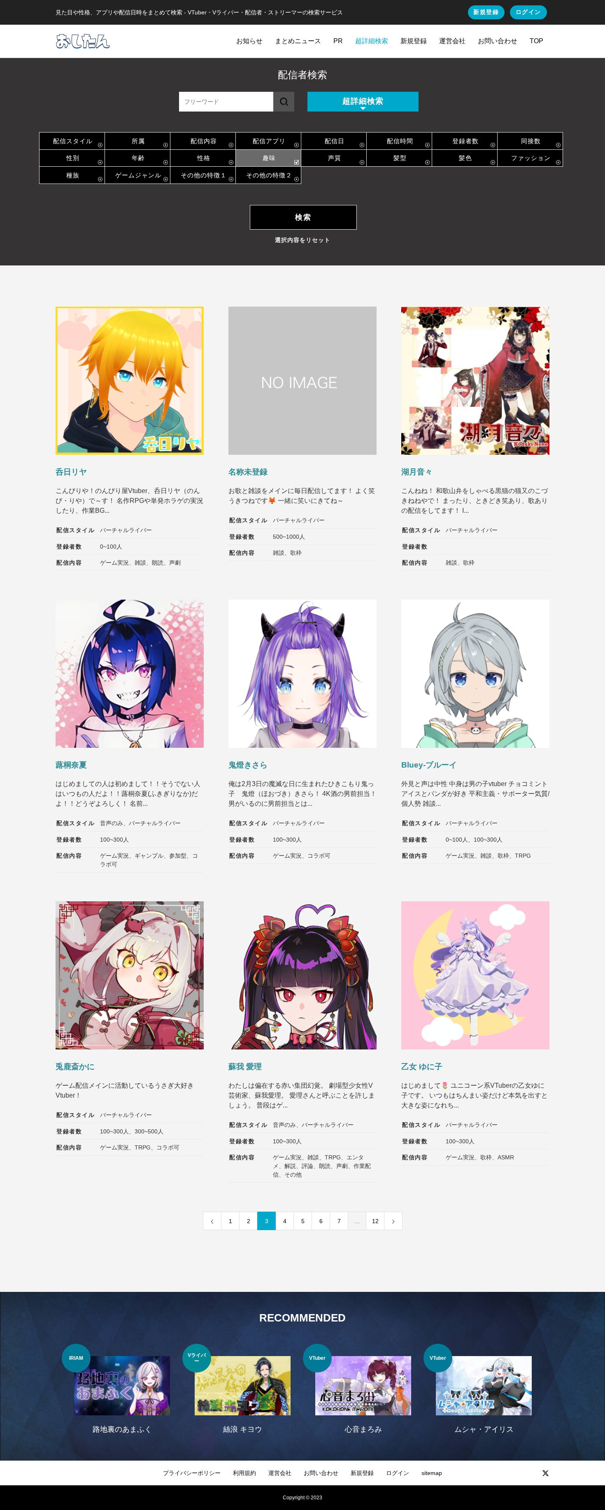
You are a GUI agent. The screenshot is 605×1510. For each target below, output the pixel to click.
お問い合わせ (497, 40)
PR (338, 40)
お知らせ (249, 40)
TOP (536, 40)
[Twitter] (545, 1473)
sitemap (431, 1473)
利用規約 (244, 1473)
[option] (122, 1394)
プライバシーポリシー (192, 1473)
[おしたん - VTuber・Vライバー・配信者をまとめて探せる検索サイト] (83, 41)
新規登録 (486, 12)
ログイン (528, 12)
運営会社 (452, 40)
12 (375, 1221)
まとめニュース (298, 40)
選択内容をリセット (302, 240)
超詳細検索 (371, 40)
